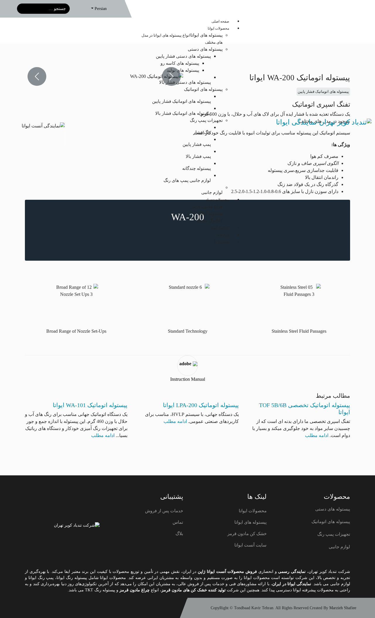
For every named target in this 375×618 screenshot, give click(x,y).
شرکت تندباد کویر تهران (329, 571)
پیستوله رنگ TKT (100, 590)
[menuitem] (220, 21)
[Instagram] (32, 608)
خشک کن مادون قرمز (247, 533)
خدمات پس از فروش (164, 510)
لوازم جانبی (339, 546)
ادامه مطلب (316, 435)
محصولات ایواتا (253, 510)
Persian (100, 8)
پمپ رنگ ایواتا (41, 578)
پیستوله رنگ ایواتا (72, 578)
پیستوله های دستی (332, 509)
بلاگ (179, 533)
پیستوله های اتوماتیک (330, 521)
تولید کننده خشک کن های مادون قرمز (193, 590)
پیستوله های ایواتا (250, 522)
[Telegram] (56, 608)
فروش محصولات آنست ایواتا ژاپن (227, 571)
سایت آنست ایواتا (250, 545)
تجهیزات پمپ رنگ (333, 534)
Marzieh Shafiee (342, 608)
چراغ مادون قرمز (135, 590)
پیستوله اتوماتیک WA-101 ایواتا (90, 405)
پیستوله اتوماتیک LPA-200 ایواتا (201, 405)
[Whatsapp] (44, 608)
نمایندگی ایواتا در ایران (291, 584)
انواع (155, 590)
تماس (178, 522)
